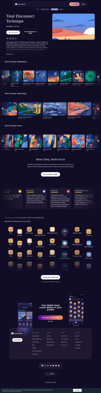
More (61, 9)
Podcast (34, 348)
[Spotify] (59, 366)
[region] (50, 390)
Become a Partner (51, 342)
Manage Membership (37, 339)
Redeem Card (50, 339)
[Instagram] (47, 365)
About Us (77, 335)
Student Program (50, 345)
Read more (9, 54)
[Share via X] (10, 38)
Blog (33, 345)
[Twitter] (45, 365)
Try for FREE (74, 4)
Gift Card (49, 335)
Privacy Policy (64, 335)
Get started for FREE (50, 174)
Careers (77, 339)
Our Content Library (36, 351)
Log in (83, 4)
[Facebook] (42, 365)
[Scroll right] (98, 77)
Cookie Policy (64, 342)
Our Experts (77, 348)
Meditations (55, 9)
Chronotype (77, 345)
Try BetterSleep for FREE (30, 32)
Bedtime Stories (45, 9)
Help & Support (78, 342)
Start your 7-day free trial (50, 317)
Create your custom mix (50, 277)
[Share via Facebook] (7, 38)
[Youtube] (53, 366)
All (38, 9)
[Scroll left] (3, 77)
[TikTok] (50, 365)
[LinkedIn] (56, 365)
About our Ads (64, 345)
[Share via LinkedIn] (13, 38)
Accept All (77, 390)
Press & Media (35, 342)
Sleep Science (35, 354)
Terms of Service (64, 339)
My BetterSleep (35, 335)
